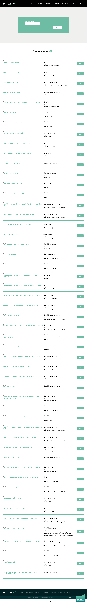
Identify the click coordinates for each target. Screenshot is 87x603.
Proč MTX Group (38, 3)
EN (80, 3)
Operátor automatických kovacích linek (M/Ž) (20, 436)
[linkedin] (70, 597)
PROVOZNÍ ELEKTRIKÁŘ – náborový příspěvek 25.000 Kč (22, 294)
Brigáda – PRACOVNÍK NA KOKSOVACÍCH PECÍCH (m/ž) (20, 477)
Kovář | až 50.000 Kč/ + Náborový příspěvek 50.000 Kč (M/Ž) (22, 204)
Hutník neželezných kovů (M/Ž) (14, 416)
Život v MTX (48, 3)
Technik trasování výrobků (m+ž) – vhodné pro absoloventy (20, 336)
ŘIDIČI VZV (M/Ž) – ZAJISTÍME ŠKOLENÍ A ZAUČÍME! (19, 213)
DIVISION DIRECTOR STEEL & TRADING (15, 507)
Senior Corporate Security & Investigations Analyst (22, 102)
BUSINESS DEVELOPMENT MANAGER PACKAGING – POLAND (22, 284)
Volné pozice (65, 3)
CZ (77, 3)
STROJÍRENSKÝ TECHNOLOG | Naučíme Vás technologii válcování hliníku (21, 397)
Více (80, 63)
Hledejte (58, 27)
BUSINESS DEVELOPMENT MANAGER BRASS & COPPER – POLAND (21, 275)
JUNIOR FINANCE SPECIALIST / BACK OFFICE (17, 142)
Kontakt (72, 3)
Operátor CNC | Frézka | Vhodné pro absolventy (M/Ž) (22, 487)
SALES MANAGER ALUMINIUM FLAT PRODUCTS (18, 152)
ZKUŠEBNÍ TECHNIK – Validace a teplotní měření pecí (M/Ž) (23, 325)
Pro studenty (56, 3)
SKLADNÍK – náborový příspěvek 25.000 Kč (17, 446)
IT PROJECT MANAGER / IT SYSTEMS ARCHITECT (18, 375)
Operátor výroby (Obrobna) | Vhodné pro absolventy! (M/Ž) (22, 427)
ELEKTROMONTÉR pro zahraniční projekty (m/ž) (20, 551)
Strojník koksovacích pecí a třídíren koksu (18, 223)
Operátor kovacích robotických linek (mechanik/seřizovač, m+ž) (17, 366)
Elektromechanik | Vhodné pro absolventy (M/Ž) (20, 517)
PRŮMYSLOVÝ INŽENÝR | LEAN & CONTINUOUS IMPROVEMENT (22, 467)
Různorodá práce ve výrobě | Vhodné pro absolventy (22, 541)
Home (30, 3)
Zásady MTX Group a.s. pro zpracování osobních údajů (40, 597)
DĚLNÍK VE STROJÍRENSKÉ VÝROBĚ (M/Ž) (16, 244)
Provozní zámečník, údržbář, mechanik (17, 193)
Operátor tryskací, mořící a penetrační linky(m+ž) (21, 355)
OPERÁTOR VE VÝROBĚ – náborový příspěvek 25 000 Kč (21, 305)
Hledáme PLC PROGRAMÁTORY (13, 528)
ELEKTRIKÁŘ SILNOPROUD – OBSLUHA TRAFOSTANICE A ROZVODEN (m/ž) (20, 572)
